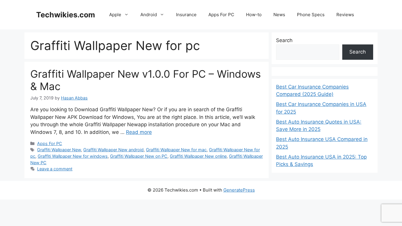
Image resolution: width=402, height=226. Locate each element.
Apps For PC (221, 14)
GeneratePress (239, 190)
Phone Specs (311, 14)
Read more (139, 132)
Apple (115, 14)
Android (148, 14)
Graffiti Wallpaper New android (113, 149)
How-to (254, 14)
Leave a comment (54, 168)
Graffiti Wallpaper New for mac (176, 149)
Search (284, 40)
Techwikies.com (65, 14)
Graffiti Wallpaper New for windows (73, 156)
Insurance (186, 14)
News (279, 14)
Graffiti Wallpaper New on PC (138, 156)
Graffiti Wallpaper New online (198, 156)
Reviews (345, 14)
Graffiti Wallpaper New (59, 149)
